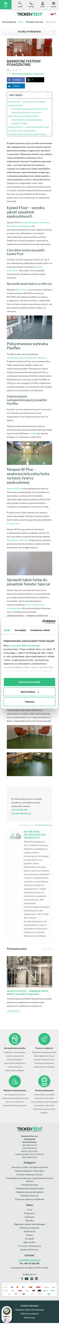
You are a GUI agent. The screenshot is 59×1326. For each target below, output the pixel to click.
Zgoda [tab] (6, 630)
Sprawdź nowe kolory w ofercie (26, 112)
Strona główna (9, 22)
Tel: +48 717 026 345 (29, 1263)
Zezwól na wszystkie (29, 682)
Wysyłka (30, 1220)
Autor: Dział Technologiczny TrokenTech (35, 834)
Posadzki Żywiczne (29, 1195)
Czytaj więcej (13, 1010)
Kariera (29, 1235)
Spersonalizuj (28, 691)
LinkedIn (16, 86)
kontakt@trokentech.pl (30, 1260)
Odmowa (29, 701)
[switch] (6, 1320)
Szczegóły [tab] (20, 630)
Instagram (31, 1278)
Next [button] (50, 949)
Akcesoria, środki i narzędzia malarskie (29, 1167)
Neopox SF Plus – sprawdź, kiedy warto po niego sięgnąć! (28, 992)
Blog (21, 22)
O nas (29, 1209)
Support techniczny (29, 1249)
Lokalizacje (29, 1217)
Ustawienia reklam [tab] (40, 630)
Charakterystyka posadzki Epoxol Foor (29, 109)
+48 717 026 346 (19, 809)
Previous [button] (45, 949)
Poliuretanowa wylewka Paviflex (23, 116)
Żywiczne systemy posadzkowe (29, 1199)
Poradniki (29, 1238)
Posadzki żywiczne (34, 22)
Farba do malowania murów (29, 1174)
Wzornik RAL (29, 1242)
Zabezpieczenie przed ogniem (29, 1192)
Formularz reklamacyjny (29, 1246)
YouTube (26, 1279)
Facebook (17, 80)
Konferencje (29, 1231)
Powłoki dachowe (29, 1184)
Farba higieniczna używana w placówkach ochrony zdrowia (29, 1179)
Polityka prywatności (29, 1227)
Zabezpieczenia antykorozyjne (29, 1188)
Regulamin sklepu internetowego (29, 1224)
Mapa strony (29, 1317)
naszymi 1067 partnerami (26, 645)
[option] (29, 986)
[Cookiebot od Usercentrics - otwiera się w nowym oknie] (42, 622)
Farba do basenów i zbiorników (29, 1171)
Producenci (29, 1213)
